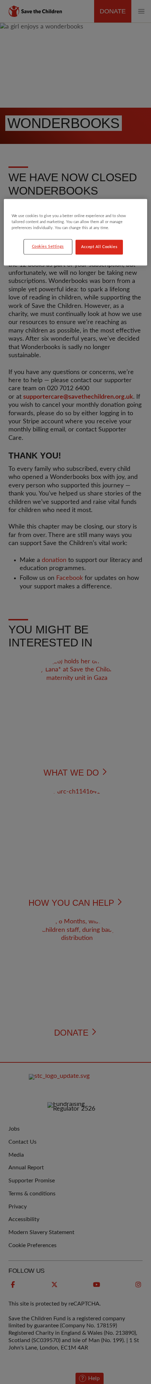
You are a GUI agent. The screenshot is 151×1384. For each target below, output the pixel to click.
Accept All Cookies (99, 247)
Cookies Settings (48, 247)
